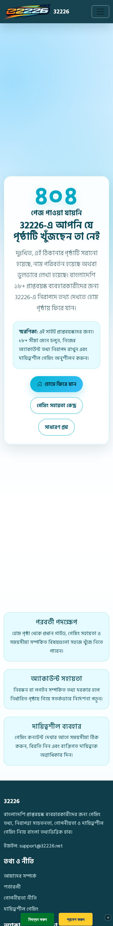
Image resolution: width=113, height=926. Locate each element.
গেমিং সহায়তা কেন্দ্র (56, 406)
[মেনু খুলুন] (100, 11)
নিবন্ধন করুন (37, 919)
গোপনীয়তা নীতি (20, 898)
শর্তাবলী (12, 887)
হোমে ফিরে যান (59, 384)
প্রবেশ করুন (75, 919)
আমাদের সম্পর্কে (20, 876)
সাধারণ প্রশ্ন (56, 427)
